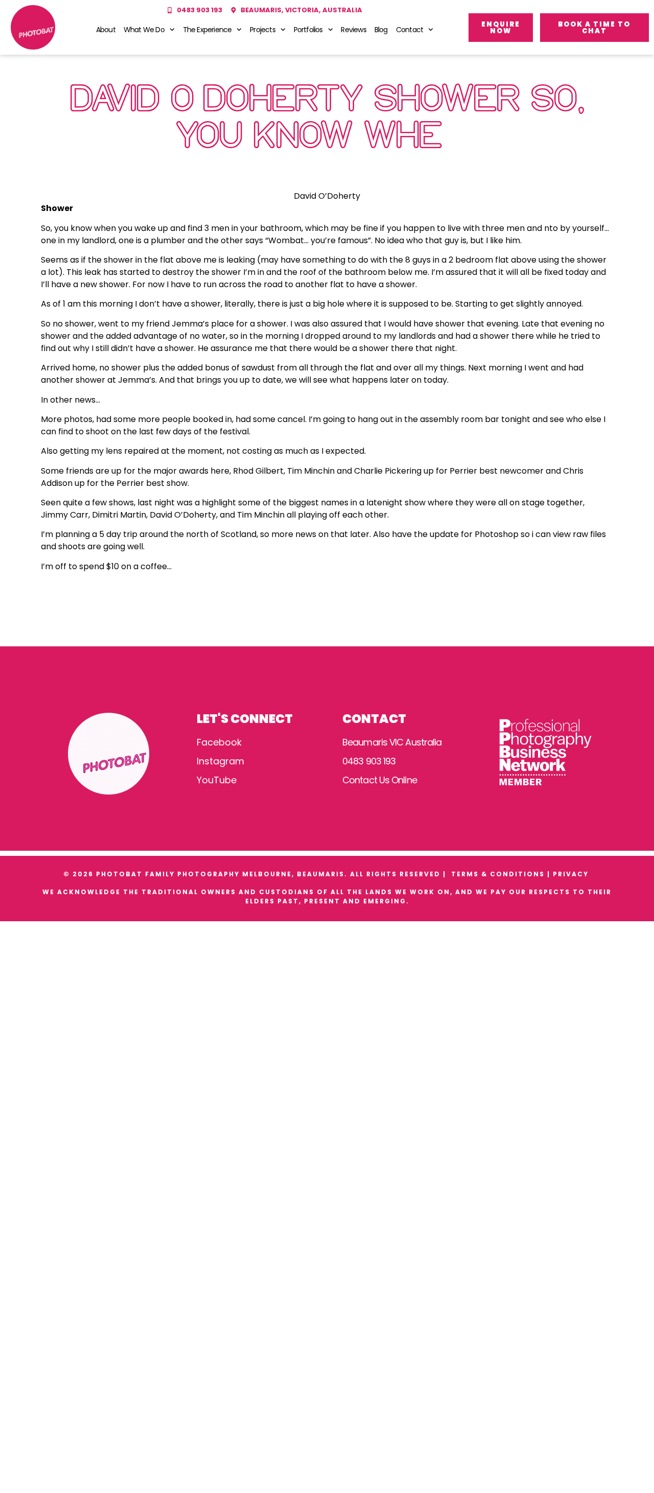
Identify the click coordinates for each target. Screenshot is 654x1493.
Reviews (353, 30)
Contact (409, 30)
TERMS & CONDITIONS (498, 874)
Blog (381, 30)
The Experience (207, 30)
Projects (262, 30)
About (105, 30)
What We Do (144, 30)
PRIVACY (572, 874)
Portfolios (308, 30)
